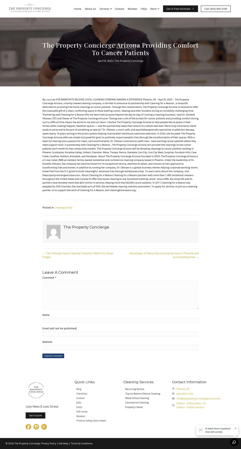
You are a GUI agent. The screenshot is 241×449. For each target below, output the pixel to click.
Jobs (78, 402)
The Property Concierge (129, 60)
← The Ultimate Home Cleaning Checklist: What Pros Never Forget (78, 255)
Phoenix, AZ (183, 388)
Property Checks (134, 407)
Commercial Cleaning (137, 402)
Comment (49, 277)
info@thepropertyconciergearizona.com (198, 398)
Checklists (81, 393)
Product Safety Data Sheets (91, 420)
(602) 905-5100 (184, 393)
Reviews (132, 8)
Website (47, 342)
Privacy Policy (48, 443)
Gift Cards (81, 411)
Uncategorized (63, 207)
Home (77, 8)
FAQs (144, 8)
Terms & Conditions (81, 443)
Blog (78, 389)
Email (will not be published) (59, 328)
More (153, 8)
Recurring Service (134, 389)
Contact (119, 8)
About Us (90, 8)
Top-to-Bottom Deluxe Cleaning (142, 393)
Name (46, 315)
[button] (111, 9)
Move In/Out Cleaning (137, 398)
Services (104, 8)
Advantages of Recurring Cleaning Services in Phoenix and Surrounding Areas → (164, 255)
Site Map (63, 443)
